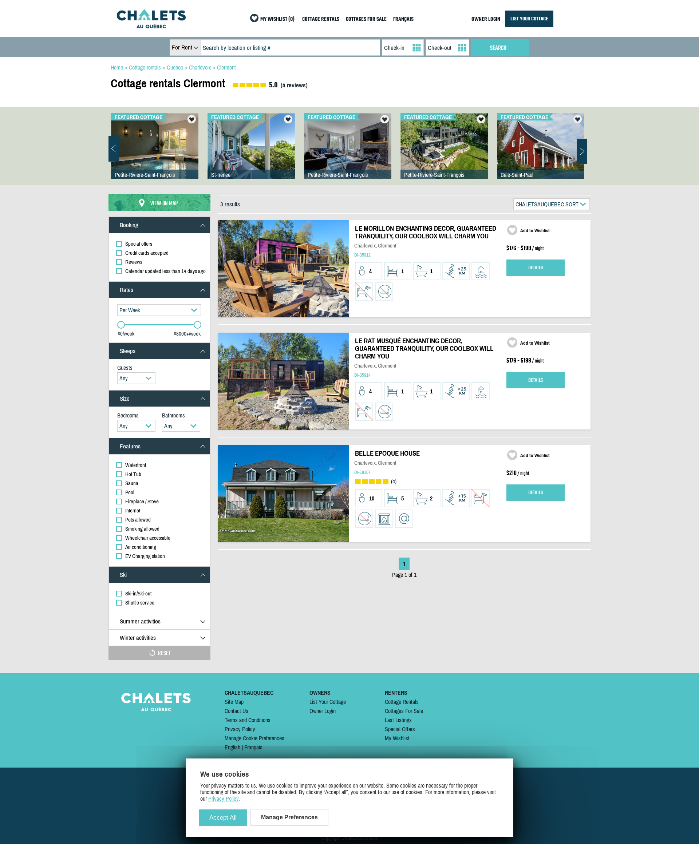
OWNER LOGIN (485, 19)
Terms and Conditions (247, 720)
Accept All (223, 817)
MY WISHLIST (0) (277, 19)
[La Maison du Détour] (540, 153)
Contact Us (236, 711)
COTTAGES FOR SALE (366, 19)
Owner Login (322, 711)
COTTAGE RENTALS (320, 19)
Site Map (234, 701)
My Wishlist (397, 738)
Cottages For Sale (404, 711)
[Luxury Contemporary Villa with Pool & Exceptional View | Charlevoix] (444, 153)
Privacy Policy (240, 729)
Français (253, 747)
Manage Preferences (289, 817)
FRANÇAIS (403, 19)
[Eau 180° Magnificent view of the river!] (251, 153)
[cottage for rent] (151, 26)
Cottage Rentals (402, 701)
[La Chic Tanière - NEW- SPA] (347, 153)
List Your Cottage (327, 701)
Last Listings (398, 720)
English (232, 747)
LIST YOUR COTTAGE (529, 18)
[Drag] (121, 325)
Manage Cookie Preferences (254, 738)
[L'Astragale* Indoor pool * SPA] (154, 153)
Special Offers (400, 729)
